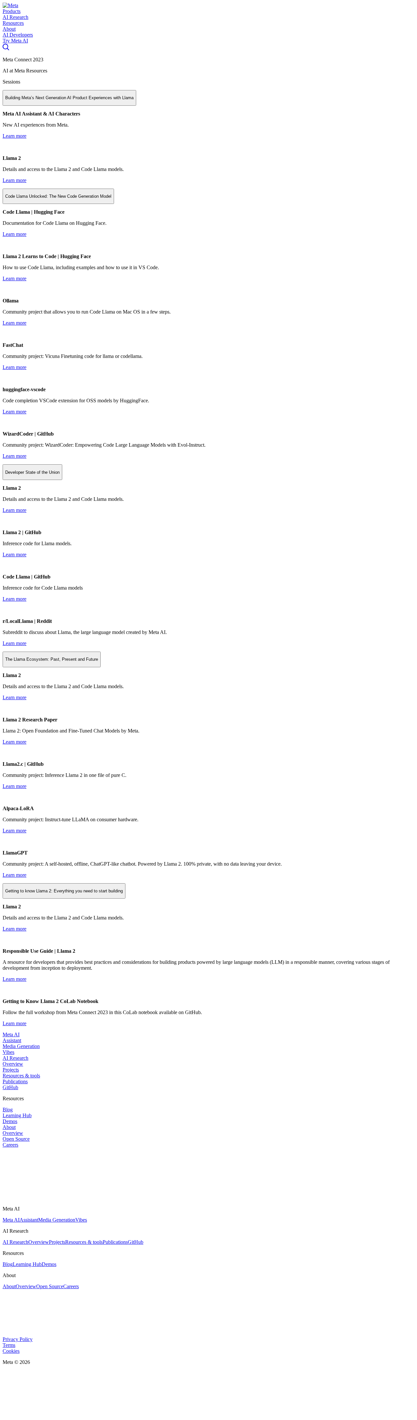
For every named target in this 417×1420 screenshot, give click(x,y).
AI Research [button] (15, 17)
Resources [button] (13, 23)
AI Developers (18, 35)
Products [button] (12, 11)
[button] (10, 5)
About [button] (9, 29)
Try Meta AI (15, 40)
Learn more (14, 136)
